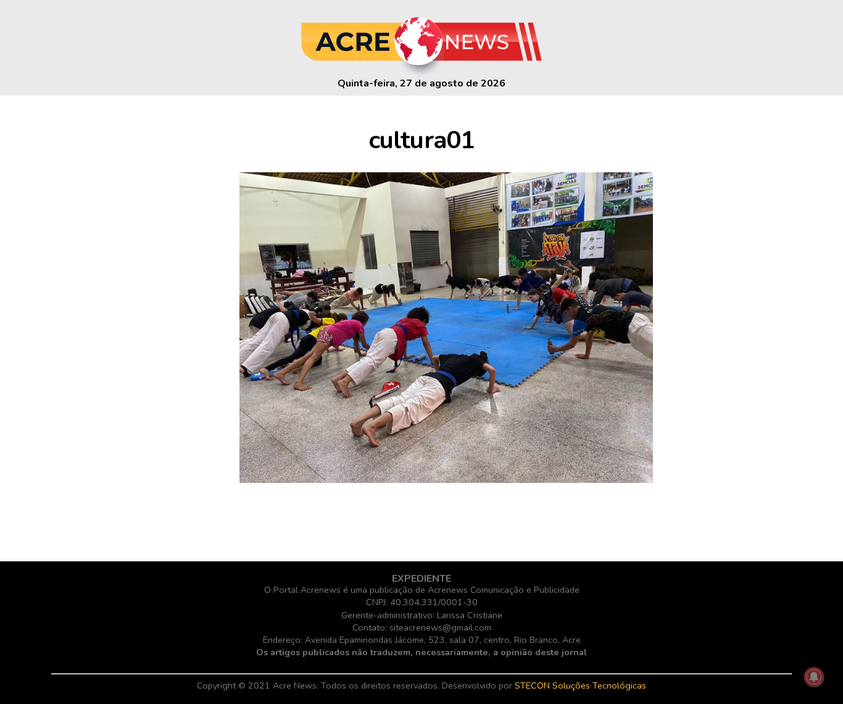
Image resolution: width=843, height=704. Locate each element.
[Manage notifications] (814, 677)
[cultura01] (446, 479)
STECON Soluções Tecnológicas (580, 685)
